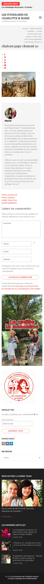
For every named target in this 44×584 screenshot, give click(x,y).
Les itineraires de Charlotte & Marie (24, 576)
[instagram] (3, 443)
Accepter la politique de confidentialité (17, 414)
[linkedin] (11, 443)
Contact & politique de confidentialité (22, 578)
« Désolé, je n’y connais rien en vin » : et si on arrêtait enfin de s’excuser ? (27, 545)
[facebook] (7, 443)
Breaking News (11, 4)
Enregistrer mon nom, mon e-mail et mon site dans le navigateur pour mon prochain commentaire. (20, 268)
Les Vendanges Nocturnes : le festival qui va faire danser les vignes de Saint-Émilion (25, 532)
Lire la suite (6, 516)
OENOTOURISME (36, 28)
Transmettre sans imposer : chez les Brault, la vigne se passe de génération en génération (27, 558)
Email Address (8, 420)
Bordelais (31, 31)
